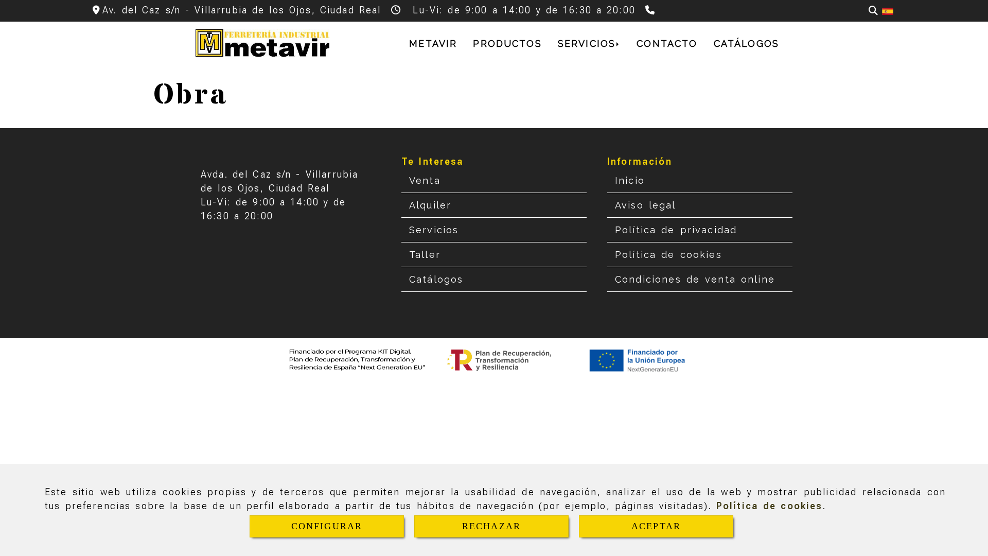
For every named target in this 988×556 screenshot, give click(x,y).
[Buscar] (873, 11)
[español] (887, 10)
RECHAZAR (491, 526)
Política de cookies (769, 505)
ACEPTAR (656, 526)
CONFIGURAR (327, 526)
